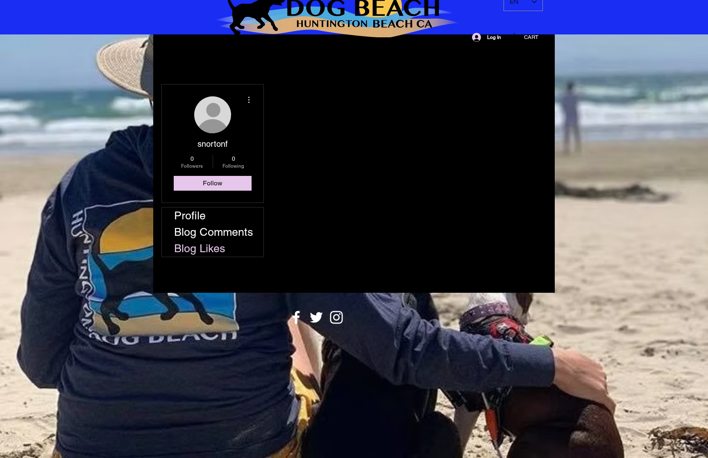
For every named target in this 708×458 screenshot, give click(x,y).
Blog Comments (213, 232)
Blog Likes (199, 248)
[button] (531, 37)
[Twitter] (316, 317)
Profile (190, 215)
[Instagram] (336, 317)
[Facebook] (296, 317)
